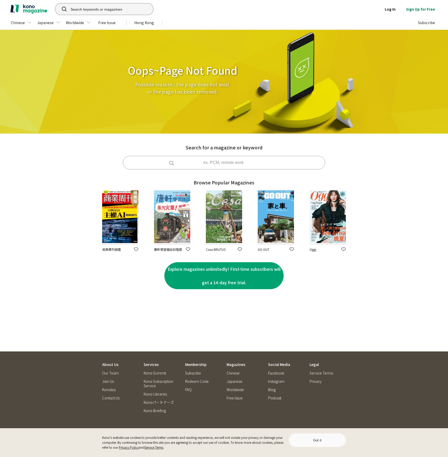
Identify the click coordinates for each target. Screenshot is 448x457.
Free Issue (235, 398)
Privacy (315, 381)
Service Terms (153, 447)
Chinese (233, 373)
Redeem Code (197, 381)
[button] (136, 249)
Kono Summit (155, 373)
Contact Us (111, 398)
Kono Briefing (155, 410)
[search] (61, 9)
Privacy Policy (129, 447)
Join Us (108, 381)
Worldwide (235, 389)
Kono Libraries (155, 394)
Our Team (110, 373)
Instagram (276, 381)
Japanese (234, 381)
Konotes (109, 389)
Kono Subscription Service (158, 383)
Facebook (276, 373)
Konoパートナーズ (159, 402)
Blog (272, 389)
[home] (28, 9)
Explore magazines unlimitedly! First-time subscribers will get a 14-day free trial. (224, 276)
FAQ (188, 389)
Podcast (274, 398)
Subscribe (193, 373)
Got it (317, 440)
